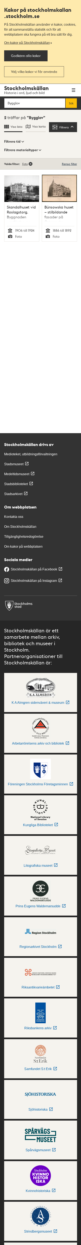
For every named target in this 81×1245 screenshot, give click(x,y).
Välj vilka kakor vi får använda (34, 71)
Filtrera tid (12, 141)
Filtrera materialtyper (21, 150)
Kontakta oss (13, 516)
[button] (14, 142)
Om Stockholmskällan (20, 526)
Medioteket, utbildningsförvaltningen (30, 454)
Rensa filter (69, 164)
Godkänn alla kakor (26, 55)
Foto (25, 164)
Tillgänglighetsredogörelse (23, 536)
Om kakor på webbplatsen (23, 546)
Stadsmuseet (13, 464)
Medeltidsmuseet (16, 474)
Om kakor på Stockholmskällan (27, 43)
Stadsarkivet (13, 494)
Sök (71, 103)
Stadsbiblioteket (16, 484)
